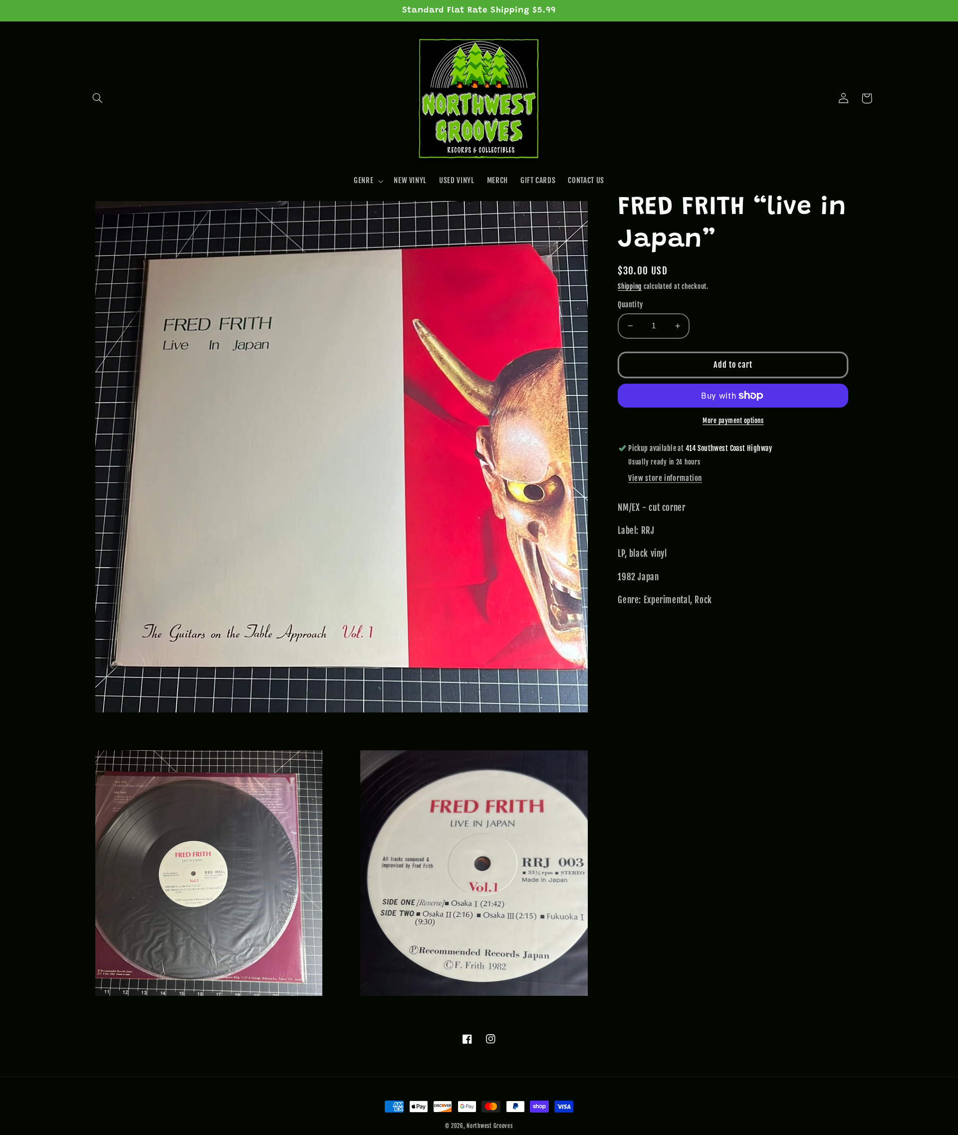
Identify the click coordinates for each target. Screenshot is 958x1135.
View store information (665, 478)
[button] (97, 98)
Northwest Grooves (490, 1126)
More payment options (733, 421)
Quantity (630, 304)
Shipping (630, 286)
